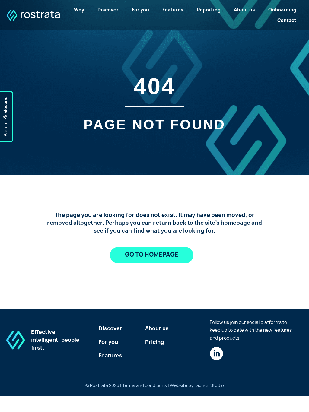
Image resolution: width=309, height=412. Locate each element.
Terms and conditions (144, 386)
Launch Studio (209, 386)
